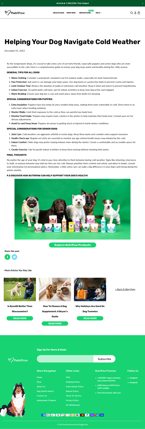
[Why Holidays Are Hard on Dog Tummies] (90, 289)
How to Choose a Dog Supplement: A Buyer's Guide (55, 311)
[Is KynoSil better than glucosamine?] (20, 289)
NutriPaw (66, 424)
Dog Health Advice (45, 391)
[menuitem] (58, 13)
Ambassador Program (46, 400)
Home (39, 377)
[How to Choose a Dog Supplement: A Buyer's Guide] (55, 289)
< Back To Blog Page (125, 289)
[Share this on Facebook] (7, 257)
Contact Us (42, 396)
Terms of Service (73, 396)
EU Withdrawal (73, 405)
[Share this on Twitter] (14, 257)
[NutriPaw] (15, 12)
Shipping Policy (73, 382)
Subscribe (104, 359)
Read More (20, 318)
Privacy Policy (72, 400)
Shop (39, 382)
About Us (41, 386)
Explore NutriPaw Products (72, 245)
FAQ (68, 377)
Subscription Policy (75, 386)
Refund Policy (72, 391)
